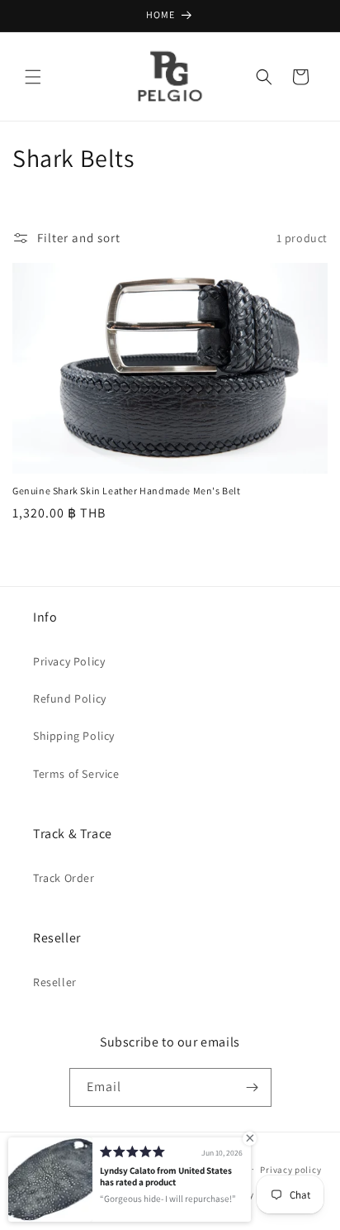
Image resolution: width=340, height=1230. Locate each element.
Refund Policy (69, 698)
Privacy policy (290, 1169)
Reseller (55, 982)
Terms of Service (76, 773)
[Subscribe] (252, 1087)
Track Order (64, 877)
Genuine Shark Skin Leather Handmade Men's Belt (126, 490)
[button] (33, 77)
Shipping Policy (74, 735)
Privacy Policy (69, 661)
